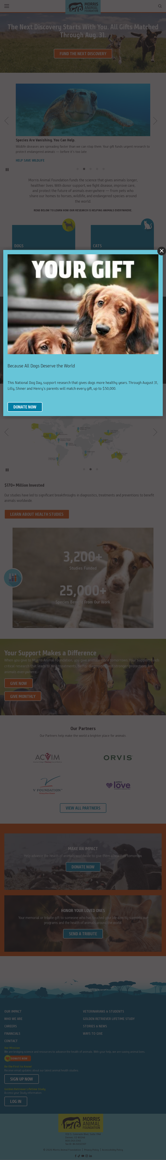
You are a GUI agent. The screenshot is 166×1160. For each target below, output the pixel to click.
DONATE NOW (25, 407)
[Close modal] (161, 251)
